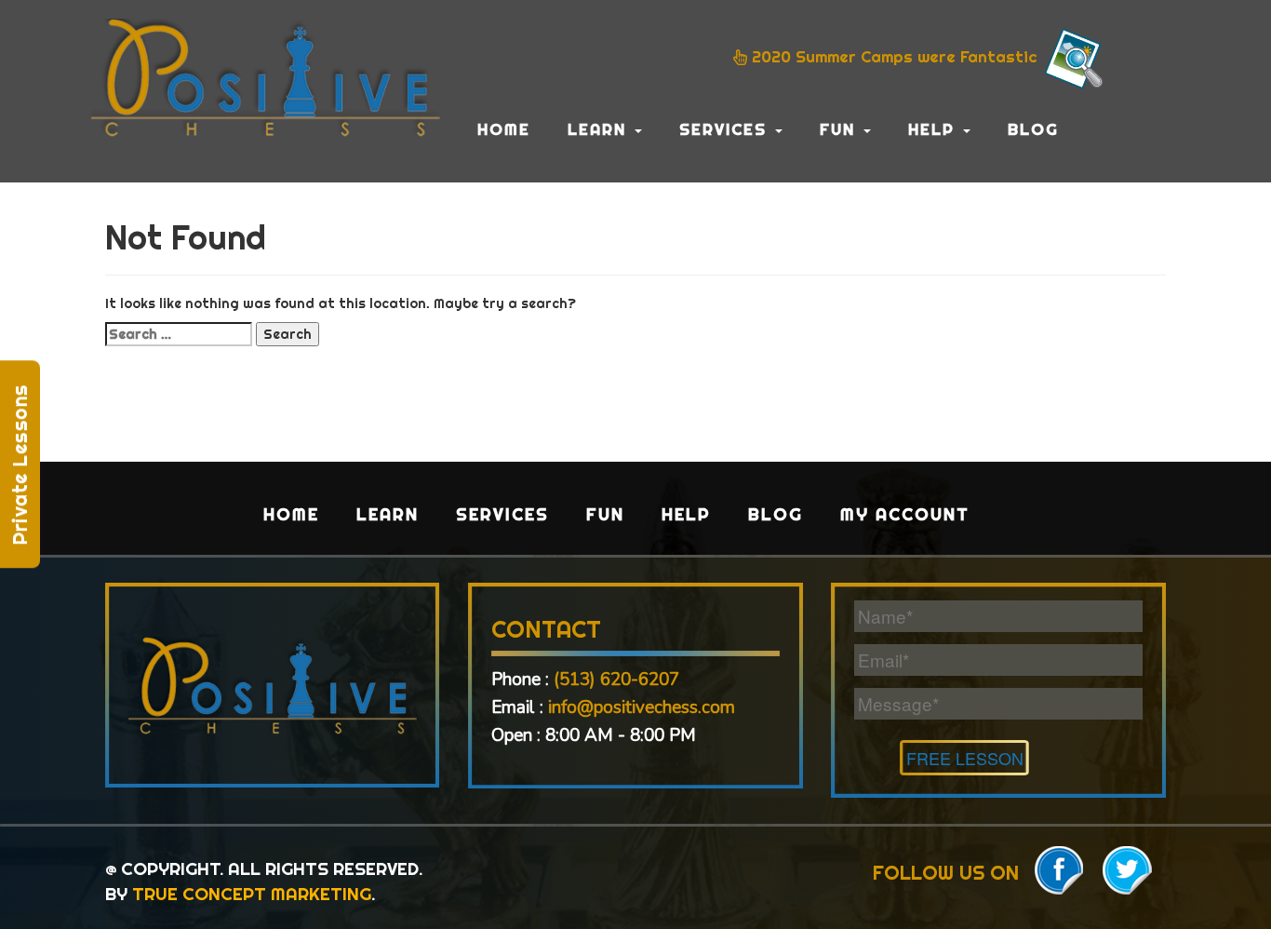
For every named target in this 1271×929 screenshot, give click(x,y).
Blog (1033, 129)
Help (934, 129)
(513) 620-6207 (616, 679)
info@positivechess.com (641, 707)
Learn (600, 129)
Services (726, 129)
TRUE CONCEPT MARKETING (251, 893)
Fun (841, 129)
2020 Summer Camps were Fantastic (894, 57)
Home (503, 129)
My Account (905, 514)
